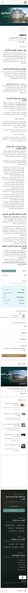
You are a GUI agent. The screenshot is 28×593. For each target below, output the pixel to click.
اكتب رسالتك (23, 345)
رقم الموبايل (23, 332)
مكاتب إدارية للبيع (7, 547)
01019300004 (14, 317)
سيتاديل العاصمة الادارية (8, 71)
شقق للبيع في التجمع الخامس (10, 525)
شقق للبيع (22, 544)
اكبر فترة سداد (22, 35)
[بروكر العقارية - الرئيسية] (25, 2)
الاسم (25, 326)
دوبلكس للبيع (22, 547)
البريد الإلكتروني (23, 339)
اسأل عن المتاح (14, 510)
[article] (14, 381)
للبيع (25, 35)
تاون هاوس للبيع (15, 547)
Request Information (14, 355)
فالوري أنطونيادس (14, 567)
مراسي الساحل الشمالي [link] (20, 389)
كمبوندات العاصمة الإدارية (20, 528)
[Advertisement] (14, 472)
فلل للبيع (17, 544)
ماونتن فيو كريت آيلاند (14, 564)
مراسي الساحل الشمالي (14, 562)
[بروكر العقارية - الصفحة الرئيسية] (22, 577)
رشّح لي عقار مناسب (14, 506)
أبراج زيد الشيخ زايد (14, 560)
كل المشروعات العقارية (14, 569)
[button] (14, 15)
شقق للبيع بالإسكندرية (20, 525)
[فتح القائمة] (2, 2)
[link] (14, 376)
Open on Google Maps (9, 271)
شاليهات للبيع (11, 544)
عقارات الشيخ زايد (11, 528)
